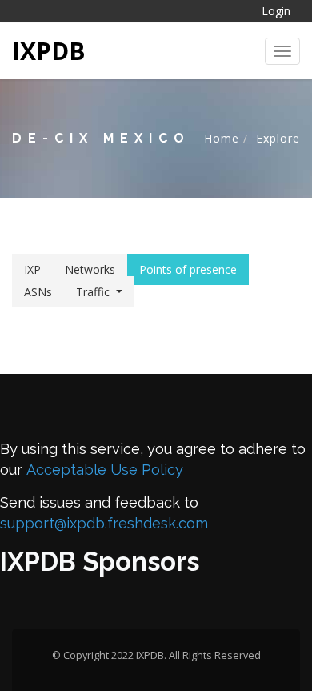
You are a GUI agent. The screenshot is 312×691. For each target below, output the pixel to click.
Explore (278, 138)
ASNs (38, 291)
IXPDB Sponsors (99, 561)
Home (221, 138)
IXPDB (49, 50)
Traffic (93, 291)
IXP (32, 269)
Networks (90, 269)
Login (276, 10)
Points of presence (188, 269)
